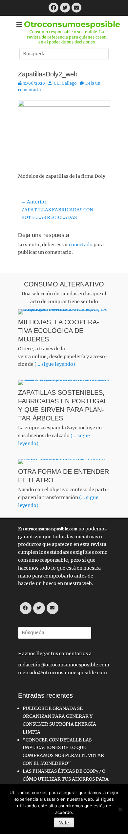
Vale (64, 823)
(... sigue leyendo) (54, 364)
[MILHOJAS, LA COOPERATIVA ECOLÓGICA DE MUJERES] (64, 311)
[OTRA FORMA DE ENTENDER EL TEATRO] (64, 461)
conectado (81, 245)
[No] (120, 809)
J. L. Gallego (64, 83)
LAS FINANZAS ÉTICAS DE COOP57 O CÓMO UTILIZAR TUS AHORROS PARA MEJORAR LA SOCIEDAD (66, 779)
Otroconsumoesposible (72, 24)
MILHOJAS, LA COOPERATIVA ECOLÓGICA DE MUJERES (58, 330)
